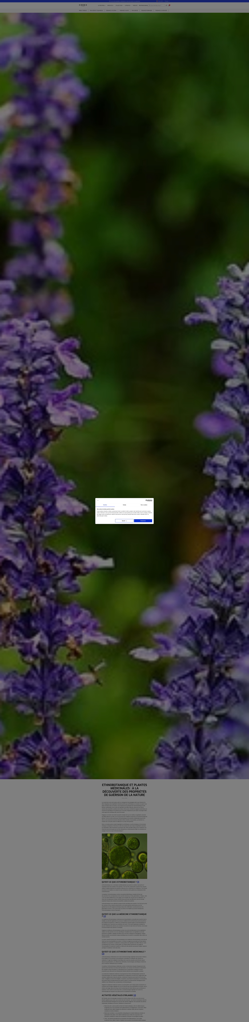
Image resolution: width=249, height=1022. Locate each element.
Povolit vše (143, 520)
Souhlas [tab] (105, 504)
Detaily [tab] (124, 504)
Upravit (123, 520)
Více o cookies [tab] (144, 504)
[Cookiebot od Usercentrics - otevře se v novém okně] (146, 501)
